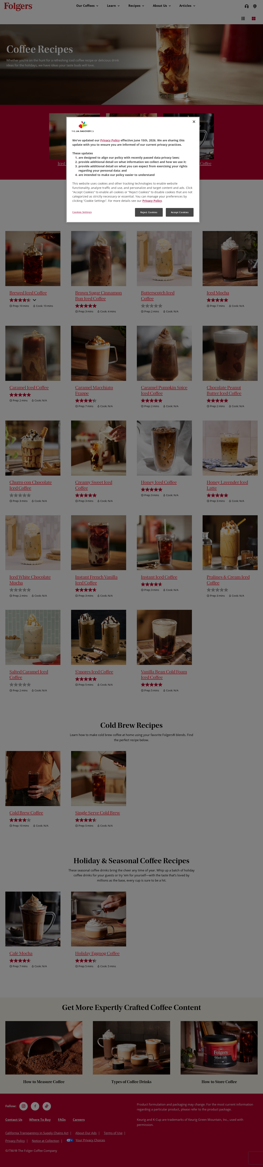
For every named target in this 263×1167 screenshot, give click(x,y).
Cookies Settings (82, 212)
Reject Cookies (148, 212)
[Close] (193, 121)
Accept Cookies (180, 212)
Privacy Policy (110, 140)
